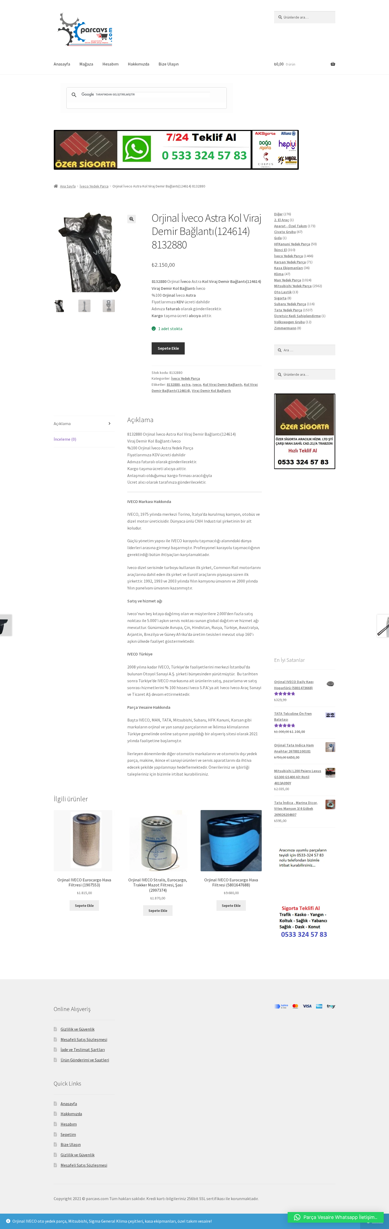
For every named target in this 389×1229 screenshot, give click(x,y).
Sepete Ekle (168, 348)
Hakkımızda (138, 64)
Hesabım (110, 64)
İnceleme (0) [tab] (65, 439)
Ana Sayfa (68, 186)
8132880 (173, 384)
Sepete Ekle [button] (84, 905)
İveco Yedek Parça (94, 186)
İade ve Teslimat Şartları (83, 1049)
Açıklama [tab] (62, 423)
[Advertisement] (304, 562)
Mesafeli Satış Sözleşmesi (84, 1039)
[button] (131, 219)
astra (186, 384)
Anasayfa (62, 64)
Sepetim (68, 1134)
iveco (196, 384)
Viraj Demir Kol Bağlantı (211, 390)
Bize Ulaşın (169, 64)
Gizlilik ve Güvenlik (77, 1029)
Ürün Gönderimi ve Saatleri (85, 1059)
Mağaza (86, 64)
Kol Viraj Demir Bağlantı (222, 384)
